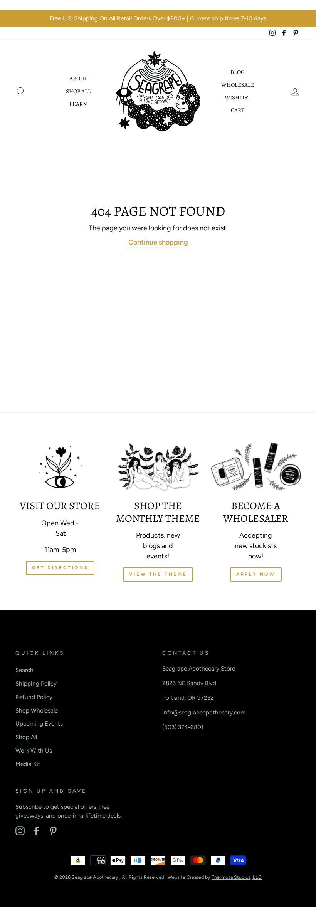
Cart (237, 110)
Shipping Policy (36, 683)
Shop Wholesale (36, 710)
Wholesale (237, 85)
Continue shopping (158, 242)
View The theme (158, 574)
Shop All (78, 91)
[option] (158, 18)
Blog (237, 72)
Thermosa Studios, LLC (237, 877)
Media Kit (27, 764)
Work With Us (33, 750)
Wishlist (237, 97)
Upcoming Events (39, 723)
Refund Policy (33, 697)
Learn (78, 104)
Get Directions (60, 567)
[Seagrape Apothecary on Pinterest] (53, 830)
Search (24, 670)
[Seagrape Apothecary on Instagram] (20, 830)
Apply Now (255, 574)
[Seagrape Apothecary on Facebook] (36, 830)
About (78, 78)
